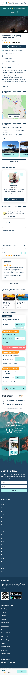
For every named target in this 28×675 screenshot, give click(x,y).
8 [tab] (17, 31)
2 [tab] (12, 31)
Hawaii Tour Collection (12, 355)
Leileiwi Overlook (21, 130)
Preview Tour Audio (16, 46)
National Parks (5, 647)
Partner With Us (5, 633)
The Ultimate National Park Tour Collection (14, 373)
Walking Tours (5, 653)
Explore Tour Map (14, 116)
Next (25, 253)
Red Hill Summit (7, 134)
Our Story (4, 609)
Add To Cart (20, 325)
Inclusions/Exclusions (9, 223)
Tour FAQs (6, 238)
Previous (21, 253)
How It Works (5, 622)
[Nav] (2, 3)
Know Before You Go (8, 230)
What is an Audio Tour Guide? (11, 245)
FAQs (2, 629)
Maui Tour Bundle (10, 335)
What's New (4, 636)
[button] (21, 174)
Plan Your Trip (5, 626)
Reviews (3, 619)
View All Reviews (14, 283)
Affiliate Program (6, 640)
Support (3, 616)
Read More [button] (11, 216)
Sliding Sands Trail (19, 135)
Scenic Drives (5, 650)
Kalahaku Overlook (5, 131)
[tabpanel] (14, 25)
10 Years (3, 612)
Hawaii (3, 643)
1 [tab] (10, 31)
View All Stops (14, 161)
